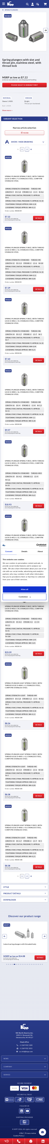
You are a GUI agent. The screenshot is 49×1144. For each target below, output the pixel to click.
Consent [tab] (8, 551)
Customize (23, 597)
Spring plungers (11, 10)
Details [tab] (24, 551)
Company (8, 1067)
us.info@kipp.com (26, 1051)
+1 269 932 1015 (25, 1048)
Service (7, 1075)
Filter (25, 133)
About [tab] (40, 551)
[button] (45, 30)
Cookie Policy (18, 1136)
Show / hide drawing (22, 142)
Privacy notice (30, 1133)
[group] (24, 942)
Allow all (24, 589)
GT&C (21, 1133)
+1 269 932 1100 (25, 1045)
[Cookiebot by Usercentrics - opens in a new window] (36, 545)
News (6, 1059)
